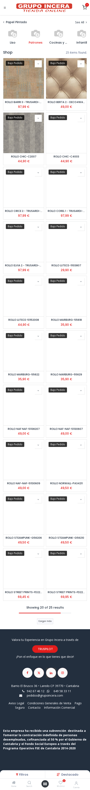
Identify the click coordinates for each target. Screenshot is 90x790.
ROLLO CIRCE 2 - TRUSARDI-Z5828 (23, 211)
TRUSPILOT (45, 649)
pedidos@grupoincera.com (45, 695)
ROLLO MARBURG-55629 (66, 374)
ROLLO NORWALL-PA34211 (66, 483)
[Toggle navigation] (4, 7)
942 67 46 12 (35, 691)
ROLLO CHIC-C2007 (23, 156)
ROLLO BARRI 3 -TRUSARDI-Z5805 (23, 102)
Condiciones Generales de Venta (49, 703)
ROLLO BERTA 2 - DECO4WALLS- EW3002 (66, 102)
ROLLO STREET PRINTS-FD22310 (66, 592)
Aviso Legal (17, 703)
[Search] (29, 783)
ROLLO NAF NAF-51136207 (24, 428)
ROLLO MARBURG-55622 (23, 374)
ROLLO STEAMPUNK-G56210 (66, 537)
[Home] (14, 783)
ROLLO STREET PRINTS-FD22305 (23, 592)
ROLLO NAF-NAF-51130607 (66, 428)
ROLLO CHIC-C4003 (66, 156)
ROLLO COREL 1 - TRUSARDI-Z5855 (66, 211)
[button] (69, 774)
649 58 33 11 (63, 691)
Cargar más (45, 621)
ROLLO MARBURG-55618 (66, 319)
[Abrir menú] (45, 783)
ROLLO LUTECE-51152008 (23, 319)
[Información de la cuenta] (76, 783)
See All (80, 22)
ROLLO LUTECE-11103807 (66, 265)
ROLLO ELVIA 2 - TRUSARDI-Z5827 (23, 265)
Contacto (34, 707)
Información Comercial (59, 707)
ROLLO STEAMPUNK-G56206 (24, 537)
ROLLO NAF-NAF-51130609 (23, 483)
